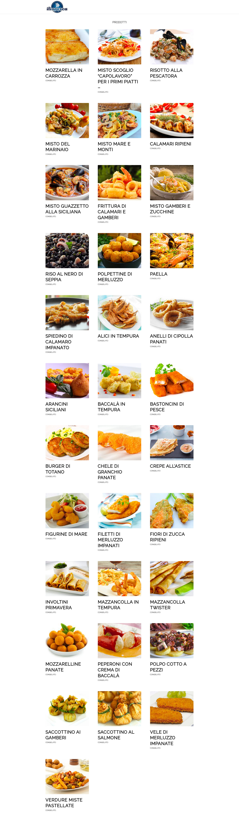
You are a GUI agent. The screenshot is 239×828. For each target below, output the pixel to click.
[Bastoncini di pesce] (171, 380)
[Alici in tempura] (119, 312)
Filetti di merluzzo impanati (110, 539)
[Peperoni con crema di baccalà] (119, 640)
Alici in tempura (118, 336)
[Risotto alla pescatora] (171, 46)
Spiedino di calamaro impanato (59, 341)
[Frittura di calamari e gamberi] (119, 182)
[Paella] (171, 250)
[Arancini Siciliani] (67, 380)
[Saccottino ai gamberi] (67, 708)
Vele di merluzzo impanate (162, 737)
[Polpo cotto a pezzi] (171, 640)
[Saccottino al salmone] (119, 708)
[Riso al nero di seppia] (67, 250)
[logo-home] (57, 7)
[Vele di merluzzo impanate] (171, 708)
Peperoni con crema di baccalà (115, 669)
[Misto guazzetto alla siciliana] (67, 182)
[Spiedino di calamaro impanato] (67, 312)
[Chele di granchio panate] (119, 442)
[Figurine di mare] (67, 510)
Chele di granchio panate (110, 471)
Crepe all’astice (170, 466)
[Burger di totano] (67, 442)
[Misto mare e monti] (119, 120)
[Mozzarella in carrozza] (67, 46)
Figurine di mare (66, 534)
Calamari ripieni (170, 143)
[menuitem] (112, 7)
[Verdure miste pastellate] (67, 776)
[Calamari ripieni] (171, 120)
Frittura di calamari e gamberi (112, 211)
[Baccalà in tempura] (119, 380)
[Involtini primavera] (67, 578)
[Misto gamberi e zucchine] (171, 182)
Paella (158, 273)
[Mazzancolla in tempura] (119, 578)
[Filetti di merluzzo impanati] (119, 510)
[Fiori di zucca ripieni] (171, 510)
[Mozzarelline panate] (67, 640)
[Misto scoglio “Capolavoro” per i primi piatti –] (119, 46)
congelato (51, 80)
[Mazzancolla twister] (171, 578)
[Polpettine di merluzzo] (119, 250)
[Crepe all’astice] (171, 442)
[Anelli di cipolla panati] (171, 312)
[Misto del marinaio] (67, 120)
